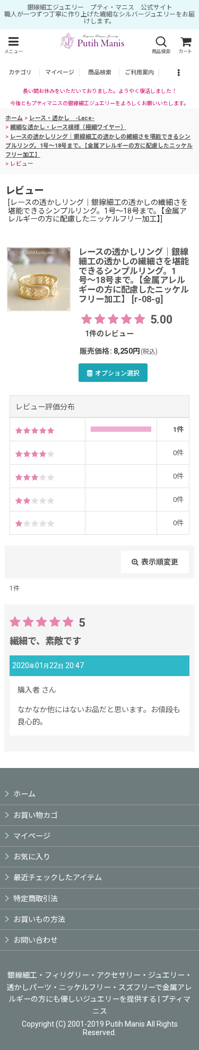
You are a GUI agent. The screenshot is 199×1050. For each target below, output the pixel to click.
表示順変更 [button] (159, 562)
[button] (13, 45)
